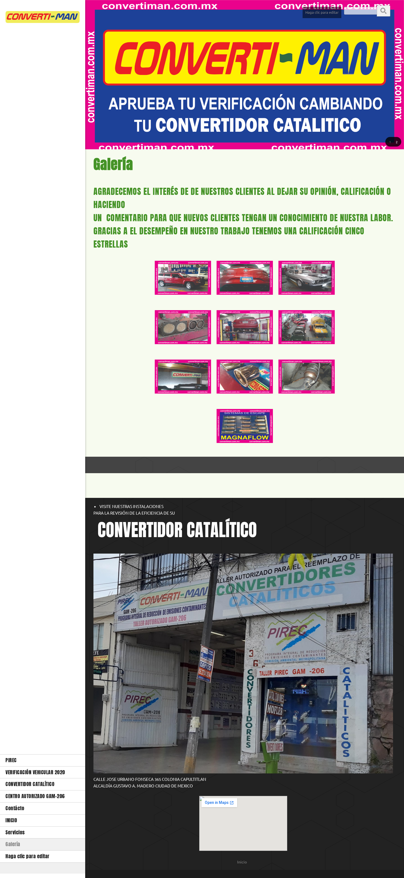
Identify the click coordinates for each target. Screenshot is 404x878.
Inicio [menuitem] (242, 862)
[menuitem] (42, 760)
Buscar (383, 10)
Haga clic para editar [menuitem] (322, 12)
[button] (390, 142)
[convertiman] (42, 18)
